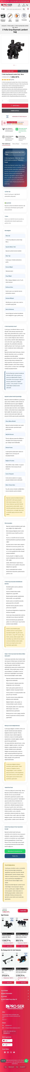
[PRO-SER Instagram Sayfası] (8, 1052)
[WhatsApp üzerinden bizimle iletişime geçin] (26, 1061)
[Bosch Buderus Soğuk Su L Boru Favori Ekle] (3, 953)
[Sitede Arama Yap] (24, 9)
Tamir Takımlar (10, 20)
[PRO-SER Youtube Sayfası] (14, 1052)
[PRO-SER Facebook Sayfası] (5, 1052)
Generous (18, 933)
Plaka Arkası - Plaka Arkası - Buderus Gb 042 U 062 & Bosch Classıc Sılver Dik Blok (22, 936)
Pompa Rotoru (17, 20)
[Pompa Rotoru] (17, 15)
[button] (15, 106)
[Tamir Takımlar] (10, 15)
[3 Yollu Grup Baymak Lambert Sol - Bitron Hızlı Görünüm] (3, 920)
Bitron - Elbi (10, 71)
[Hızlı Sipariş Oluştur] (28, 9)
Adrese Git (4, 1019)
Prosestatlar (24, 20)
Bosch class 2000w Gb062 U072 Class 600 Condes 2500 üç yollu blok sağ (21, 971)
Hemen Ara (15, 856)
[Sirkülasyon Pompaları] (3, 15)
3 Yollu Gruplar (10, 25)
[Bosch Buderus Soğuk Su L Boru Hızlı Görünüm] (3, 955)
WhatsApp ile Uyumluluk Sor (15, 851)
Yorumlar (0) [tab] (24, 143)
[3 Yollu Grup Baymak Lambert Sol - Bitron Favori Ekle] (3, 918)
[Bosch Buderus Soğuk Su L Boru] (8, 959)
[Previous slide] (1, 933)
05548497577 (8, 1025)
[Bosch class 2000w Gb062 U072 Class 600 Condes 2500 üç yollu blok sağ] (22, 959)
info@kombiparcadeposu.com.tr (12, 1027)
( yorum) (12, 79)
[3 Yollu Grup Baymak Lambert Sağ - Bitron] (15, 49)
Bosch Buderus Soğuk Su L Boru (7, 971)
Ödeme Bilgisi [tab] (15, 143)
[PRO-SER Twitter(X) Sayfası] (11, 1052)
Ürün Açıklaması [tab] (6, 143)
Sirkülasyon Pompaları (3, 20)
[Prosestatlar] (24, 15)
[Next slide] (28, 933)
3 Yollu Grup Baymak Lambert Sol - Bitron (6, 936)
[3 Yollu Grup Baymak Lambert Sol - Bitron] (8, 924)
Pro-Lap (4, 968)
